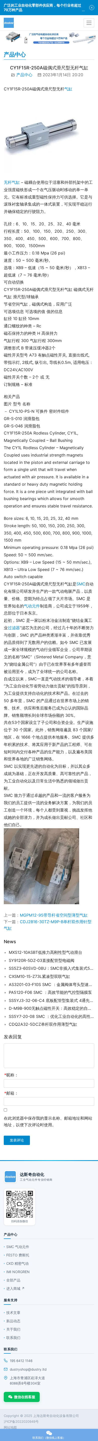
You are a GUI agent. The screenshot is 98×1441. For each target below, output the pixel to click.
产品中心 (24, 74)
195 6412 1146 (21, 1361)
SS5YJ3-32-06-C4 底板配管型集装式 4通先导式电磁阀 (51, 1000)
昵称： (11, 1074)
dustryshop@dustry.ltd (28, 1369)
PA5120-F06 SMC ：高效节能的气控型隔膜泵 (50, 992)
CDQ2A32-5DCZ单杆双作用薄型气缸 (43, 1024)
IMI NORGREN (18, 1272)
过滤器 (14, 627)
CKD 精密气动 (17, 1263)
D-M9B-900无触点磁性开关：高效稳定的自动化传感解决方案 (51, 1008)
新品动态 (13, 1321)
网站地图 (10, 1427)
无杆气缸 (12, 182)
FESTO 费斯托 (17, 1255)
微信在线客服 (24, 1397)
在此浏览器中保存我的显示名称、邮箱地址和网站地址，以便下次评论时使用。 (48, 1121)
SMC (80, 583)
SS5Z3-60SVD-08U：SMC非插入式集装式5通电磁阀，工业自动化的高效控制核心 (51, 968)
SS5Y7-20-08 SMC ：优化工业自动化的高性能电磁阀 (51, 1016)
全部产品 (13, 1280)
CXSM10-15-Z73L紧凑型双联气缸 (39, 976)
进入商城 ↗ (15, 1288)
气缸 (68, 88)
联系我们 (13, 1337)
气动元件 (32, 605)
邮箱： (11, 1093)
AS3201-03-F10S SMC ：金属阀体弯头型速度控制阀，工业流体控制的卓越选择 (51, 984)
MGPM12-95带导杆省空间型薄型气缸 (54, 915)
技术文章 (13, 1312)
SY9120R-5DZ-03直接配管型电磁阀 (41, 960)
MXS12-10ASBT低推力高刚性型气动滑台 (45, 952)
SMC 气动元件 (17, 1247)
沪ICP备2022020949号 (21, 1421)
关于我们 (13, 1329)
